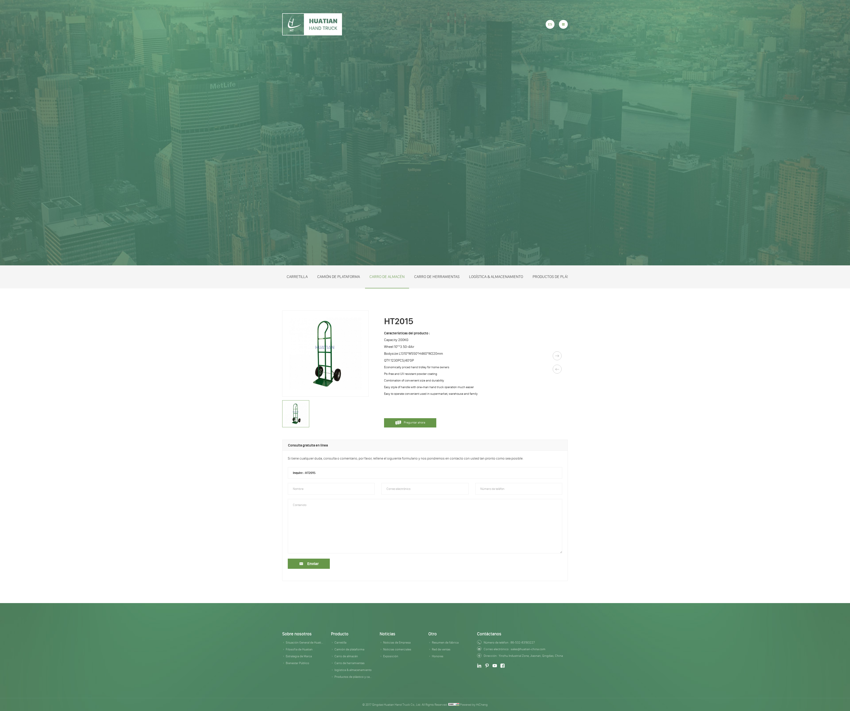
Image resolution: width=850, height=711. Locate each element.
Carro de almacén (387, 276)
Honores (437, 656)
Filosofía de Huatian (299, 649)
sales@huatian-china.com (528, 649)
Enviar (313, 563)
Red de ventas (441, 649)
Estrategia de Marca (299, 656)
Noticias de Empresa (397, 642)
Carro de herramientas (437, 276)
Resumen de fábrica (445, 642)
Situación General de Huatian (305, 642)
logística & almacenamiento (496, 276)
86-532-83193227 (522, 642)
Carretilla (297, 276)
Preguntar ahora (414, 422)
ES (550, 24)
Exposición (390, 656)
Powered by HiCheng (474, 705)
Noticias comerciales (397, 649)
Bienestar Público (297, 663)
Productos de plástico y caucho (564, 276)
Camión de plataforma (338, 276)
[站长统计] (453, 705)
